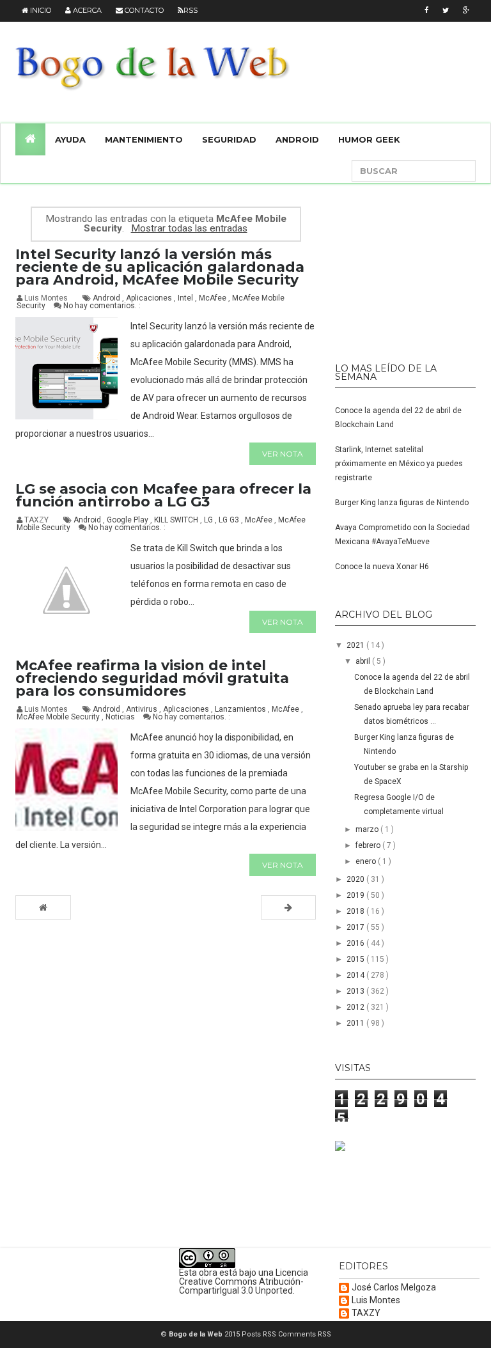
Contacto (143, 10)
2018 (356, 911)
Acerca (86, 10)
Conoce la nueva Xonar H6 (382, 566)
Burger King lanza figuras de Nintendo (402, 502)
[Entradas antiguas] (288, 907)
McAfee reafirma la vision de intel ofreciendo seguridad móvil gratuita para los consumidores (152, 678)
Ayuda (70, 139)
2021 (356, 645)
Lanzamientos (241, 709)
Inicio (39, 10)
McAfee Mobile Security (59, 716)
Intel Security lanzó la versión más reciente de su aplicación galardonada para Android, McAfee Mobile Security (159, 267)
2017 (356, 927)
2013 (356, 991)
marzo (367, 829)
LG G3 (230, 519)
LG (209, 519)
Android (297, 139)
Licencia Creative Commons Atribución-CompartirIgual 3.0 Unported (243, 1281)
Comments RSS (304, 1334)
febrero (368, 845)
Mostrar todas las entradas (189, 228)
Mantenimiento (144, 139)
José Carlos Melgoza (394, 1287)
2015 (356, 959)
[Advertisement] (413, 267)
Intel (186, 298)
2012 (356, 1007)
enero (366, 861)
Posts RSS (260, 1334)
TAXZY (366, 1313)
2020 (356, 879)
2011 (356, 1023)
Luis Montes (376, 1300)
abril (363, 661)
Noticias (121, 716)
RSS (190, 10)
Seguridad (229, 139)
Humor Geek (369, 139)
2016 (356, 943)
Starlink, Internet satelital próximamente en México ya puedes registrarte (399, 463)
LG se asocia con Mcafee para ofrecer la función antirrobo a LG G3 (163, 495)
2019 (356, 895)
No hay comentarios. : (102, 305)
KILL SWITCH (177, 519)
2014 (356, 975)
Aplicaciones (150, 298)
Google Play (128, 519)
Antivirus (142, 709)
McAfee (213, 298)
